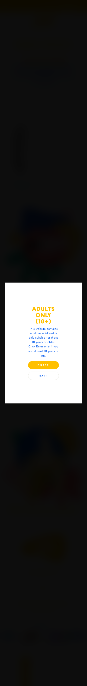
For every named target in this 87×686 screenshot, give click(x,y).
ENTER (43, 365)
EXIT (43, 375)
